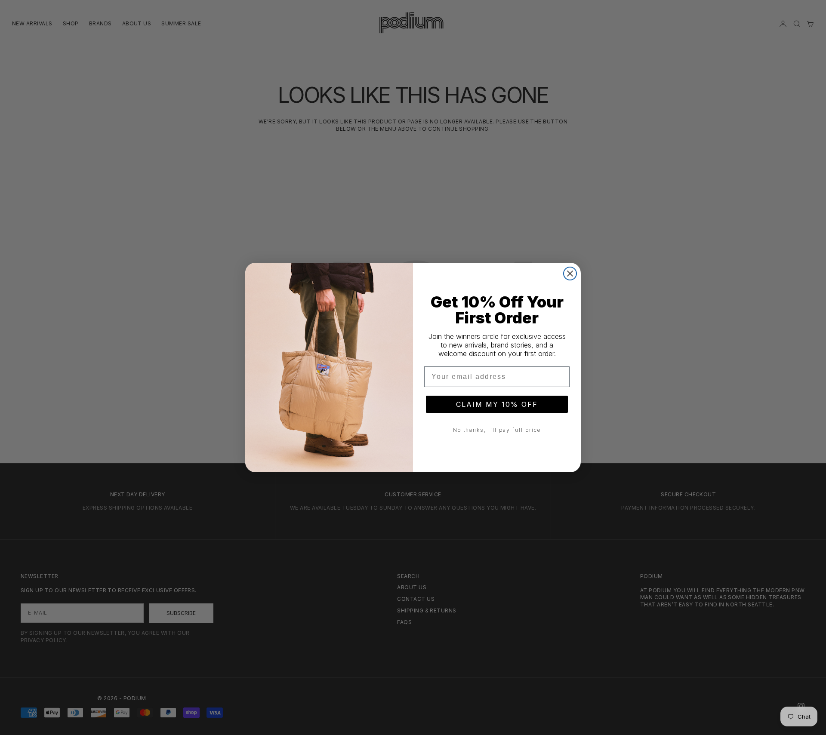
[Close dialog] (570, 273)
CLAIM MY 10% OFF (497, 404)
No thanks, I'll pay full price (497, 430)
